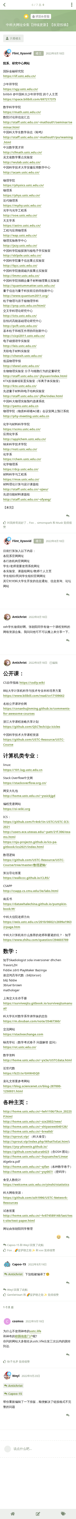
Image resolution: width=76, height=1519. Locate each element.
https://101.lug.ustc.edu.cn (22, 770)
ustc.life (35, 1331)
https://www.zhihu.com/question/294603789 (35, 940)
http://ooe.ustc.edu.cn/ (20, 215)
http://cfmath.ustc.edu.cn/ (22, 152)
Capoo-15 (15, 1394)
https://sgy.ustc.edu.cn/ (20, 89)
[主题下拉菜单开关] (72, 5)
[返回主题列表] (4, 5)
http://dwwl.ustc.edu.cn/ (21, 366)
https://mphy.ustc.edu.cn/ (22, 205)
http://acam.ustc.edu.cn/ (21, 172)
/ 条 (37, 5)
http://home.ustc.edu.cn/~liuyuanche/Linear (35, 1156)
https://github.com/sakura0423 (26, 1152)
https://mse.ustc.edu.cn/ (21, 479)
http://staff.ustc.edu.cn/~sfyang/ (27, 499)
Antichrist (15, 1274)
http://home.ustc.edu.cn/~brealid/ (28, 1131)
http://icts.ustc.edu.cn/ (20, 316)
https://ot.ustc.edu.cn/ (19, 1047)
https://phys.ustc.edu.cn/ (21, 195)
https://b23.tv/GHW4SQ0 (21, 1073)
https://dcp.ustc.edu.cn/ (20, 469)
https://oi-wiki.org (16, 809)
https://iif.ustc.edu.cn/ (19, 76)
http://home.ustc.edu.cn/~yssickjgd (29, 796)
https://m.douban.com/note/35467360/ (32, 1021)
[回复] (68, 516)
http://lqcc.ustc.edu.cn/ (20, 266)
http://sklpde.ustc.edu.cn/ (22, 255)
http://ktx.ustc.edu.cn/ (20, 386)
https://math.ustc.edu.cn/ (22, 112)
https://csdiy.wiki (32, 683)
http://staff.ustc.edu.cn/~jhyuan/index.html (35, 376)
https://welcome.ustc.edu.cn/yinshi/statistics (36, 1185)
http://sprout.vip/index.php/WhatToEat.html (36, 1142)
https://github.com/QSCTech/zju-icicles (31, 727)
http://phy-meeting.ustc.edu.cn (26, 416)
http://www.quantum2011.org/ (26, 296)
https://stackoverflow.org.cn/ (24, 783)
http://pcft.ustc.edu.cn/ (20, 326)
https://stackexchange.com (23, 1034)
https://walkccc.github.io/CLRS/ (26, 878)
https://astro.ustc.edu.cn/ (22, 225)
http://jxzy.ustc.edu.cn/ (20, 246)
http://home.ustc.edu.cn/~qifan (26, 1167)
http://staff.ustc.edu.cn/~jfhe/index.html (33, 396)
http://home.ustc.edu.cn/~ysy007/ (28, 1172)
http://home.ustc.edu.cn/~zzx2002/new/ (32, 1121)
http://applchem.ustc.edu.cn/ (24, 439)
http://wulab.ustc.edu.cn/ (22, 162)
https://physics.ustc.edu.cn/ (23, 185)
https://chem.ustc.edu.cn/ (22, 459)
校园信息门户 (24, 1336)
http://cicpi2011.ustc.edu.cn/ (24, 336)
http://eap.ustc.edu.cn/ (20, 235)
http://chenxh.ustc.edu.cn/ (22, 356)
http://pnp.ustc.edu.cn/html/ (24, 306)
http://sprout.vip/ (16, 1136)
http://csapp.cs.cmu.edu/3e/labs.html (30, 891)
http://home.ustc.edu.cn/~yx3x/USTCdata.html (37, 1060)
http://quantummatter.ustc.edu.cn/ (29, 286)
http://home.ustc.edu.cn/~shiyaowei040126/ (35, 1127)
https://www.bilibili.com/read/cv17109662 (33, 696)
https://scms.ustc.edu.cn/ (22, 429)
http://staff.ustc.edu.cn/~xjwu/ (25, 489)
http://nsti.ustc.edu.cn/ (20, 449)
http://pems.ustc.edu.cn (20, 406)
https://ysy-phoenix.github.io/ (25, 1147)
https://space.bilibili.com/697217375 (29, 99)
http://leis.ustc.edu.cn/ (20, 346)
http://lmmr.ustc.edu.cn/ (21, 276)
